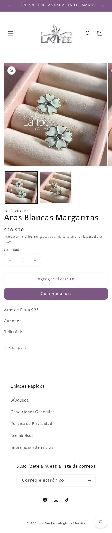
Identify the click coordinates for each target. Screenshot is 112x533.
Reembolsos (22, 435)
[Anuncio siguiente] (102, 5)
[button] (10, 33)
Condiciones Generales (32, 412)
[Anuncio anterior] (9, 5)
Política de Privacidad (31, 423)
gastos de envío (51, 237)
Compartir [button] (19, 347)
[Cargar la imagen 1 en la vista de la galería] (21, 187)
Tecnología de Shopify (68, 523)
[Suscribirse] (89, 480)
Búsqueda (19, 400)
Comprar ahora (56, 294)
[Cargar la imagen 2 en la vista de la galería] (56, 187)
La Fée (45, 523)
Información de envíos (31, 447)
